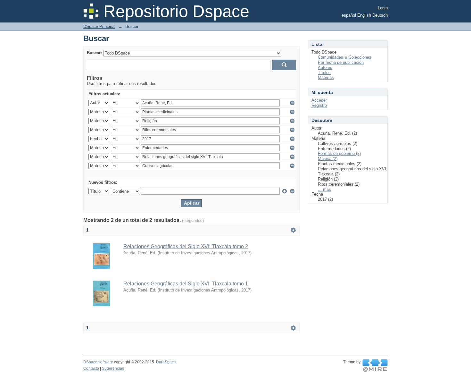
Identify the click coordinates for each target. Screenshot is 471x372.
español (349, 15)
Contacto (91, 368)
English (364, 15)
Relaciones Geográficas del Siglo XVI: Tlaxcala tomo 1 (185, 283)
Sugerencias (113, 368)
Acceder (319, 100)
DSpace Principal (99, 26)
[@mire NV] (375, 365)
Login (383, 7)
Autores (325, 67)
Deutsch (380, 15)
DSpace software (98, 362)
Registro (319, 105)
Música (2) (327, 158)
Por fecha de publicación (341, 62)
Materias (326, 77)
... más (324, 189)
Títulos (324, 72)
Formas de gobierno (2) (339, 153)
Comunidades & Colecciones (344, 57)
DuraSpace (166, 362)
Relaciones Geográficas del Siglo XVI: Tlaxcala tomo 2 (185, 246)
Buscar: (94, 52)
